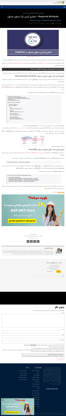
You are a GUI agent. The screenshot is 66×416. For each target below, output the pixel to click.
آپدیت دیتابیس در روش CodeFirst (19, 128)
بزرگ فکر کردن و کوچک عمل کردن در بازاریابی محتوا (35, 400)
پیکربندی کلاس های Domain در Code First (35, 153)
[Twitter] (57, 389)
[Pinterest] (53, 389)
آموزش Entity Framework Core (30, 236)
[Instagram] (51, 389)
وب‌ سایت (62, 339)
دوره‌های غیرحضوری (23, 377)
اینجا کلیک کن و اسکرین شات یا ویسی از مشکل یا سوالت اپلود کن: (50, 345)
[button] (64, 7)
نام (63, 329)
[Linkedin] (49, 389)
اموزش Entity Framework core (17, 63)
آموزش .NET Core (43, 63)
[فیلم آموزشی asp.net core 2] (33, 226)
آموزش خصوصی (23, 375)
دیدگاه (62, 313)
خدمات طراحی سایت (22, 370)
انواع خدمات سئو (23, 373)
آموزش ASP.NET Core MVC (36, 13)
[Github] (47, 389)
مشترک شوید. (25, 356)
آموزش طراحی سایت (27, 13)
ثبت (58, 271)
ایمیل (62, 334)
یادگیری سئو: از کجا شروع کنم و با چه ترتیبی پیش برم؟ (35, 393)
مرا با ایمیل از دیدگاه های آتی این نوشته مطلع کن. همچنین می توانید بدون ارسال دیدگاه (43, 356)
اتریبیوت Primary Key (12, 85)
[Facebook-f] (55, 389)
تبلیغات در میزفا (23, 379)
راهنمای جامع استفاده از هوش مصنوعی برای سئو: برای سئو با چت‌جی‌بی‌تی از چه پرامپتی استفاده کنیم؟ (35, 381)
